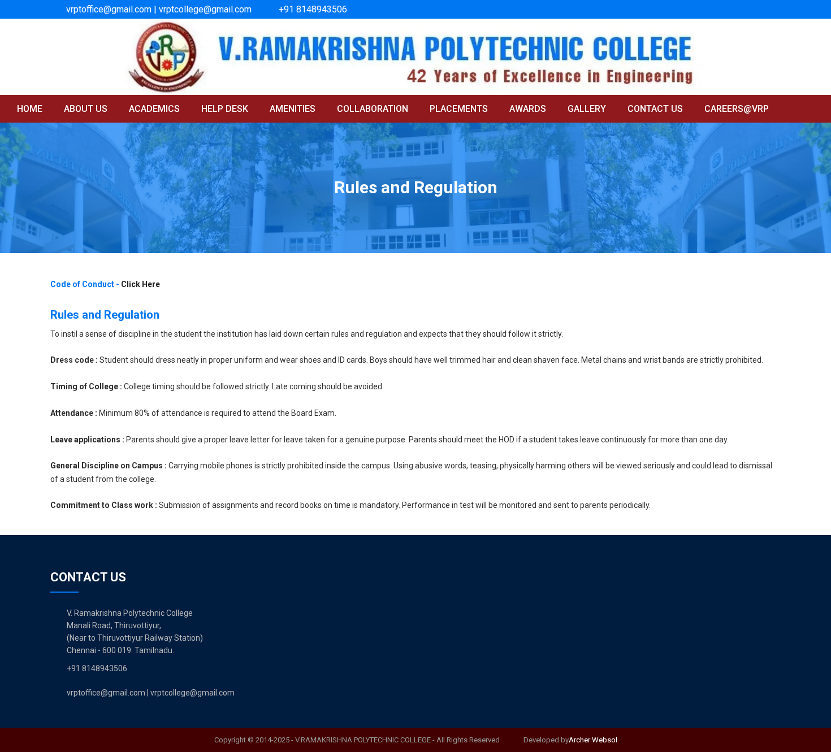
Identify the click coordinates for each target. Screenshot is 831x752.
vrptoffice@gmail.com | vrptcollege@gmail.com (159, 9)
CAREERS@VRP (736, 108)
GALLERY (587, 108)
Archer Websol (593, 740)
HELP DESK (224, 108)
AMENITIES (292, 108)
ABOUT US (85, 108)
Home (29, 108)
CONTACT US (655, 108)
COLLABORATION (372, 108)
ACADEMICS (154, 108)
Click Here (140, 284)
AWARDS (527, 108)
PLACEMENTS (459, 108)
